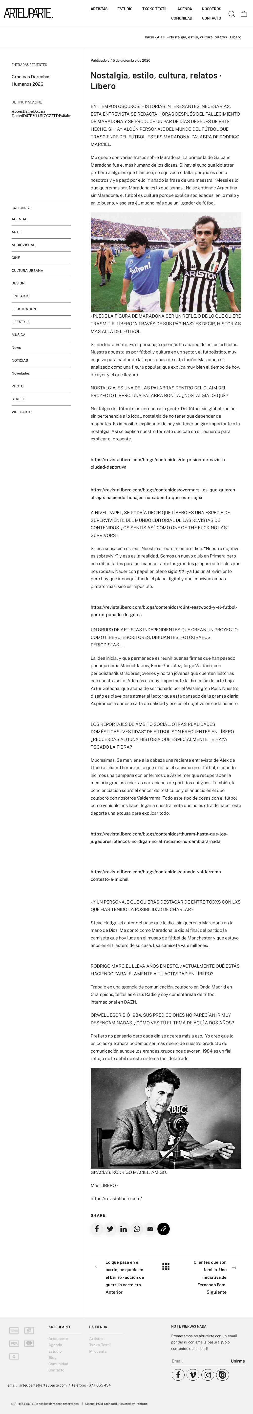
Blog (52, 1357)
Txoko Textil (100, 1345)
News (16, 348)
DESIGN (18, 283)
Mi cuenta (97, 1351)
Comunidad (58, 1364)
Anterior (124, 1277)
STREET (18, 399)
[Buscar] (231, 13)
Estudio (55, 1351)
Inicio (149, 37)
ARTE (162, 37)
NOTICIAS (20, 360)
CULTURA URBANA (27, 271)
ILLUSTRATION (24, 309)
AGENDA (19, 219)
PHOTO (17, 386)
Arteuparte (58, 1339)
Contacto (56, 1370)
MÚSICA (18, 335)
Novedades (21, 373)
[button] (150, 1229)
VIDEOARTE (21, 412)
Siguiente (210, 1277)
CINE (16, 258)
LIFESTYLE (21, 322)
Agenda (55, 1345)
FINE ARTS (20, 296)
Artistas (96, 1339)
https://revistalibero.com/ (116, 1198)
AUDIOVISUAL (23, 245)
